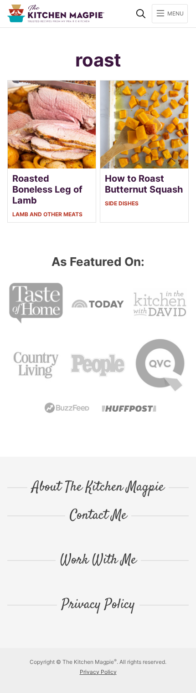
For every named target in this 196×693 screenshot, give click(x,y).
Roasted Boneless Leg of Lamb (47, 189)
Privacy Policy (98, 605)
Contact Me (98, 516)
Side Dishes (122, 203)
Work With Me (98, 560)
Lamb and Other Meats (47, 214)
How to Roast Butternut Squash (144, 184)
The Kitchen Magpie (55, 13)
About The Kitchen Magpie (98, 487)
